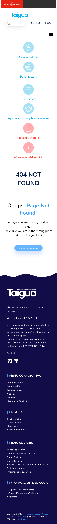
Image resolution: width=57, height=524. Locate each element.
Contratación (13, 386)
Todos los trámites (28, 138)
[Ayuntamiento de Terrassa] (12, 4)
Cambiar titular (28, 57)
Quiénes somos (15, 382)
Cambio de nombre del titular (23, 453)
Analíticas (12, 496)
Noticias (11, 393)
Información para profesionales (23, 493)
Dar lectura (28, 99)
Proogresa (25, 519)
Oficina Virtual (14, 419)
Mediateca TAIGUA (17, 401)
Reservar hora (14, 422)
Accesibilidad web (16, 429)
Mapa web (12, 426)
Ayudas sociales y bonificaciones (28, 118)
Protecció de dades (32, 514)
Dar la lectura (14, 460)
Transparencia (14, 390)
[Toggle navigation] (51, 34)
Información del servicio (28, 157)
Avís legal (22, 516)
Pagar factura (28, 77)
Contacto (11, 353)
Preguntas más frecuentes (20, 489)
